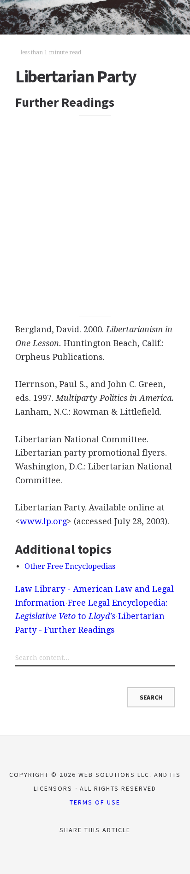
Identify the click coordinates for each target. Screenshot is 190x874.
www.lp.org (43, 521)
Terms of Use (95, 802)
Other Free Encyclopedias (69, 566)
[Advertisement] (95, 216)
